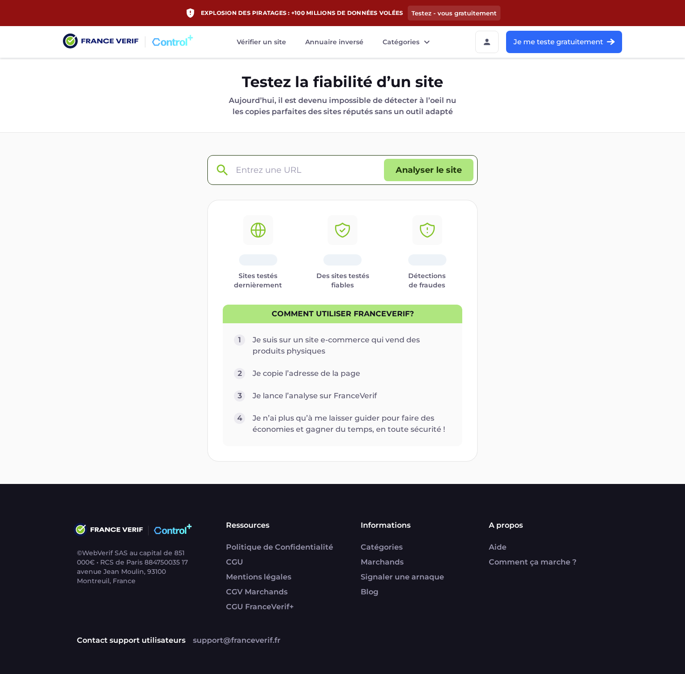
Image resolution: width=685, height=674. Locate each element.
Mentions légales (258, 576)
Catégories (401, 42)
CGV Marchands (257, 591)
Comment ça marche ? (532, 562)
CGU (234, 562)
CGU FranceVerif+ (260, 606)
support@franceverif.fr (237, 640)
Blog (369, 591)
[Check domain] (222, 170)
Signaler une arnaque (402, 576)
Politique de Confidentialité (279, 547)
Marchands (382, 562)
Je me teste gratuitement (558, 41)
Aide (498, 547)
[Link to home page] (100, 42)
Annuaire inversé (334, 42)
